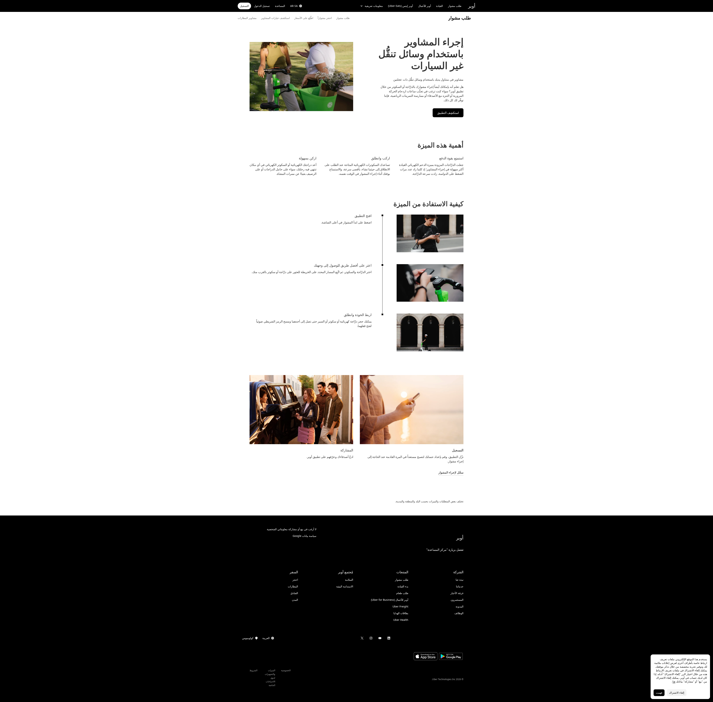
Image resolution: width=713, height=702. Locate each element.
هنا (674, 681)
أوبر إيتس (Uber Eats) (400, 6)
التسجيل (244, 6)
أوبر (471, 6)
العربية (266, 638)
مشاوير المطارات (247, 18)
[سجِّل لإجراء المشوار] (411, 409)
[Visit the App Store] (425, 656)
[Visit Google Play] (451, 657)
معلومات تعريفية (374, 6)
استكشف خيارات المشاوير (275, 18)
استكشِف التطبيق (448, 113)
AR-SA (294, 6)
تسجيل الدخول (262, 6)
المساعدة (280, 6)
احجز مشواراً (325, 18)
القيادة (439, 6)
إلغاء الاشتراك (676, 692)
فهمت (659, 692)
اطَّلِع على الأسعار (303, 18)
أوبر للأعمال (424, 6)
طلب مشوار (454, 6)
